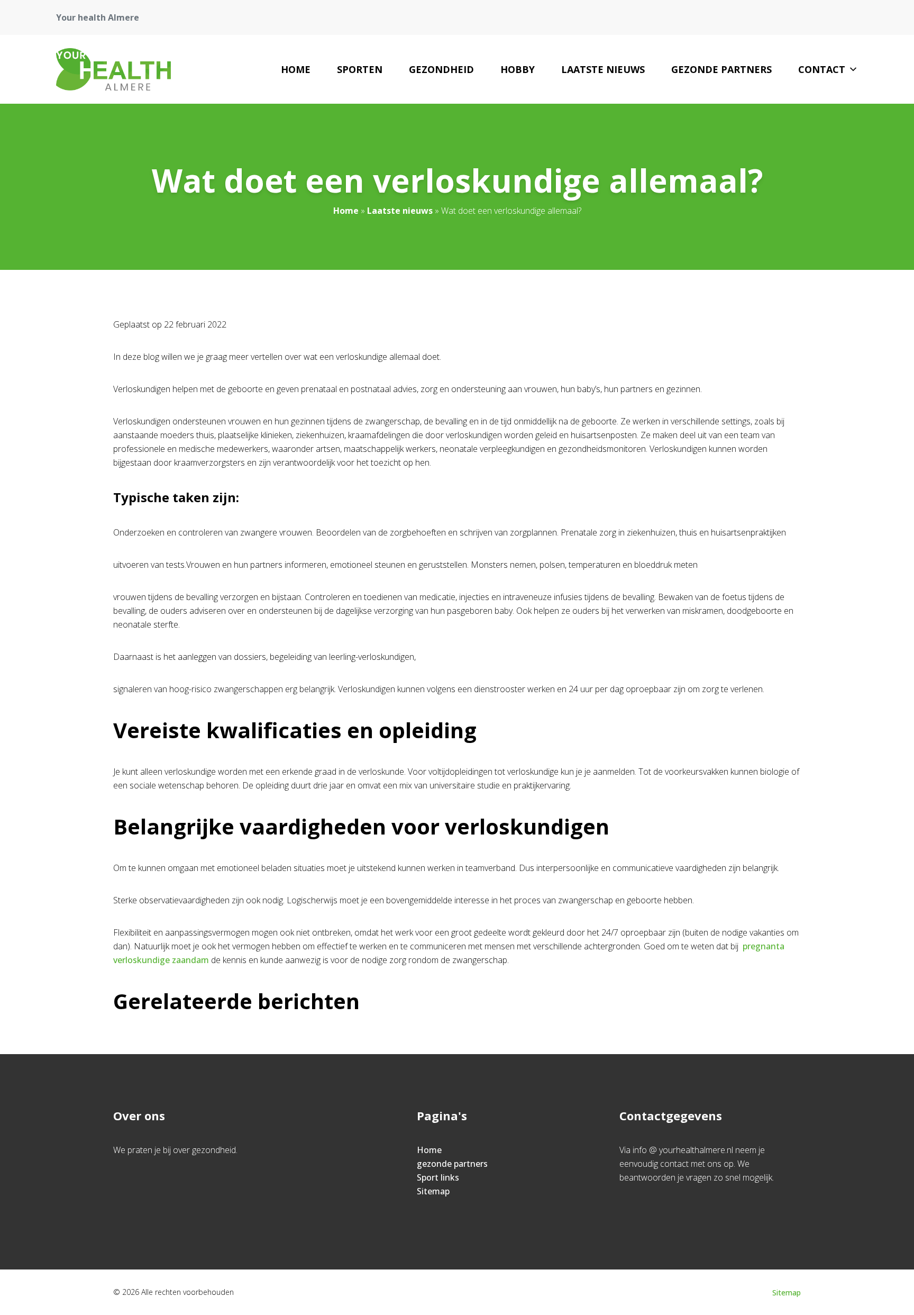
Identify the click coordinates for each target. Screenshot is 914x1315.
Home (295, 69)
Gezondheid (441, 69)
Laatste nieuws (603, 69)
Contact (821, 69)
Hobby (517, 69)
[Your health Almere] (113, 69)
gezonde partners (721, 69)
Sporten (359, 69)
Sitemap (433, 1191)
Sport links (438, 1177)
